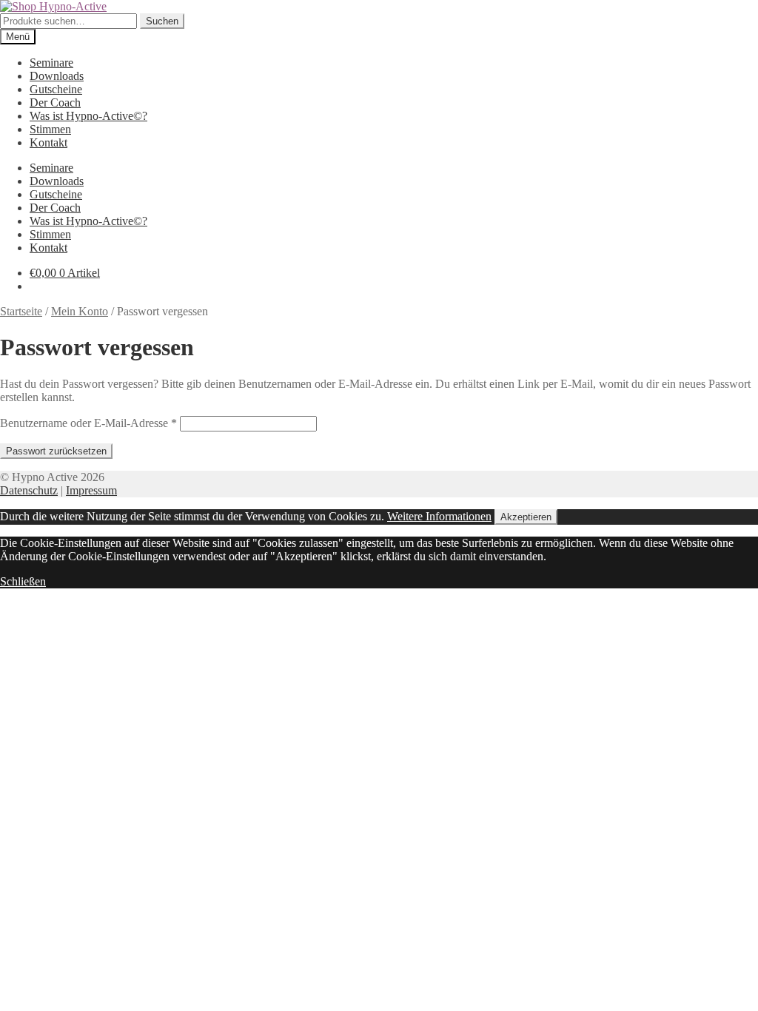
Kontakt (48, 142)
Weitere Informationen (439, 516)
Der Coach (55, 102)
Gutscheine (56, 89)
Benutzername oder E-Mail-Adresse (88, 423)
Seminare (51, 62)
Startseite (21, 311)
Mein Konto (79, 311)
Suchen (162, 21)
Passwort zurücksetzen (56, 451)
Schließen (23, 581)
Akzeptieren (525, 517)
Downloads (57, 76)
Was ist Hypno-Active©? (88, 116)
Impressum (91, 490)
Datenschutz (29, 490)
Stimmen (50, 129)
